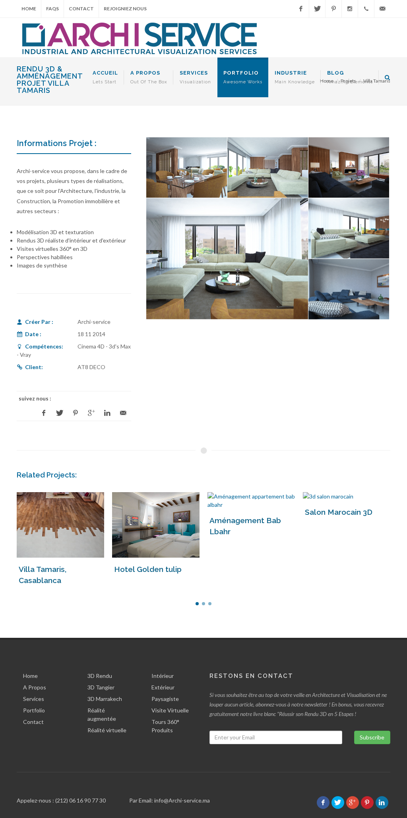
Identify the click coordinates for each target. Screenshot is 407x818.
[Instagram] (350, 8)
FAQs (52, 9)
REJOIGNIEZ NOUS (125, 9)
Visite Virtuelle (170, 710)
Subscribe (372, 737)
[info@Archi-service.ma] (382, 8)
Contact (81, 9)
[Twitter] (317, 8)
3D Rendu (99, 675)
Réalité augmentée (101, 714)
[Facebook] (301, 8)
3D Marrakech (104, 698)
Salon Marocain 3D (338, 512)
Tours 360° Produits (165, 725)
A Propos (34, 687)
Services (33, 698)
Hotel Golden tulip (148, 569)
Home (28, 9)
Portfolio (34, 710)
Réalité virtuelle (106, 730)
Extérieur (162, 687)
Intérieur (162, 675)
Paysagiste (165, 698)
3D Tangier (100, 687)
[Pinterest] (333, 8)
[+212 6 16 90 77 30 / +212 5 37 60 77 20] (366, 8)
